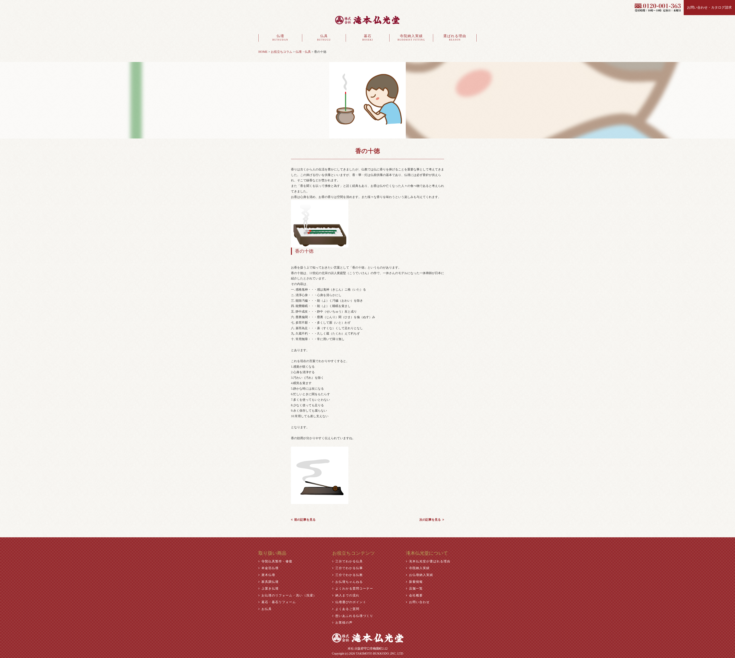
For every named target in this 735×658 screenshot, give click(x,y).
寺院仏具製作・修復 (276, 561)
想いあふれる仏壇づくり (354, 615)
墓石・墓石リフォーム (278, 602)
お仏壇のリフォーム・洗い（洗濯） (289, 595)
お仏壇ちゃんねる (349, 581)
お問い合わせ (419, 602)
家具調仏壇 (270, 581)
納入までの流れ (347, 595)
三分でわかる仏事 (349, 568)
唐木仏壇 (268, 575)
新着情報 (416, 581)
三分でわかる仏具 (349, 561)
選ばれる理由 (454, 37)
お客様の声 (344, 622)
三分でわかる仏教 (349, 575)
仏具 (324, 37)
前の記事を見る (305, 519)
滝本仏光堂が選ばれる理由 (429, 561)
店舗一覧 (416, 588)
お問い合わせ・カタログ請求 (709, 7)
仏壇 (280, 37)
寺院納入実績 (411, 37)
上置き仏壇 (270, 588)
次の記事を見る (430, 519)
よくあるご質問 (347, 609)
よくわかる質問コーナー (354, 588)
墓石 (367, 37)
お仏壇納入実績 (421, 575)
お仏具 (266, 609)
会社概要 (416, 595)
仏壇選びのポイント (350, 602)
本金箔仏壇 (270, 568)
